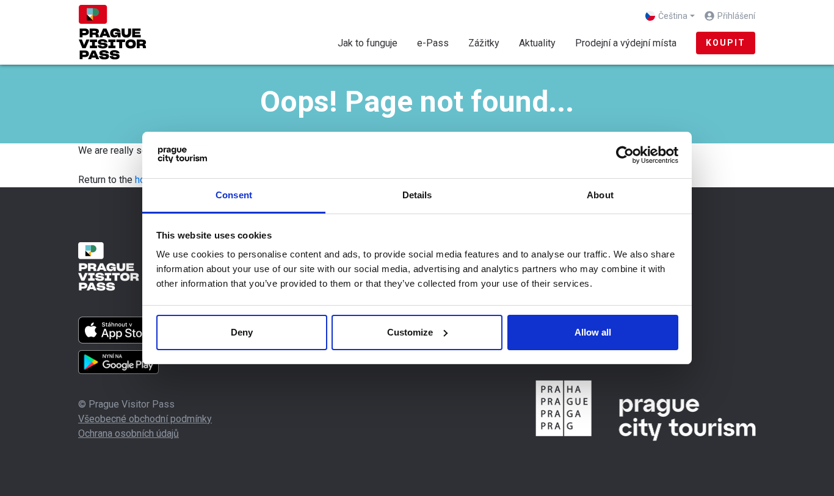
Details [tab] (417, 195)
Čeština (672, 16)
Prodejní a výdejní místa (625, 43)
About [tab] (600, 195)
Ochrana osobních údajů (128, 433)
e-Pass (433, 43)
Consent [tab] (234, 195)
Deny (242, 332)
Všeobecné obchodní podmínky (145, 419)
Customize (410, 332)
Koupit (725, 43)
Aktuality (537, 43)
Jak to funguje (367, 43)
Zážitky (483, 43)
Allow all (593, 332)
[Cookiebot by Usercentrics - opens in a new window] (624, 155)
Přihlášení (736, 16)
